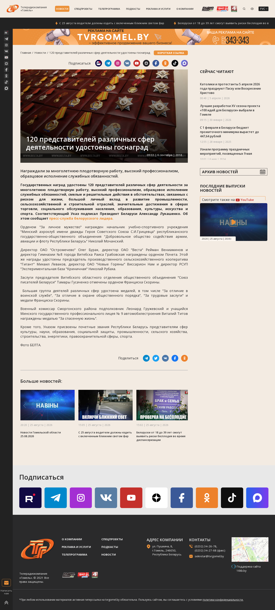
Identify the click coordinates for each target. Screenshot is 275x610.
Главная (25, 52)
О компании (184, 8)
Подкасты (133, 8)
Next (230, 239)
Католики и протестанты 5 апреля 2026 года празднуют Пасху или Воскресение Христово (230, 88)
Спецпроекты (83, 8)
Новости (62, 8)
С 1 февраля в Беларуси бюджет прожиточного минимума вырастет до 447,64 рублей (229, 132)
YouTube (247, 200)
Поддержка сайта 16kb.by (248, 568)
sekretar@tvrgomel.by (209, 556)
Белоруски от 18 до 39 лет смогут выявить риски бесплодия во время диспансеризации (160, 436)
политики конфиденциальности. (223, 599)
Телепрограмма (109, 8)
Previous (228, 239)
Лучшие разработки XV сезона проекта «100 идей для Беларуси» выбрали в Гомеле (230, 110)
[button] (183, 405)
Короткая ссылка (171, 53)
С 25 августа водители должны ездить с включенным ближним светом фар (95, 23)
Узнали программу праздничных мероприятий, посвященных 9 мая (226, 151)
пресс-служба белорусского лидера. (81, 218)
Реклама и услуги (158, 8)
